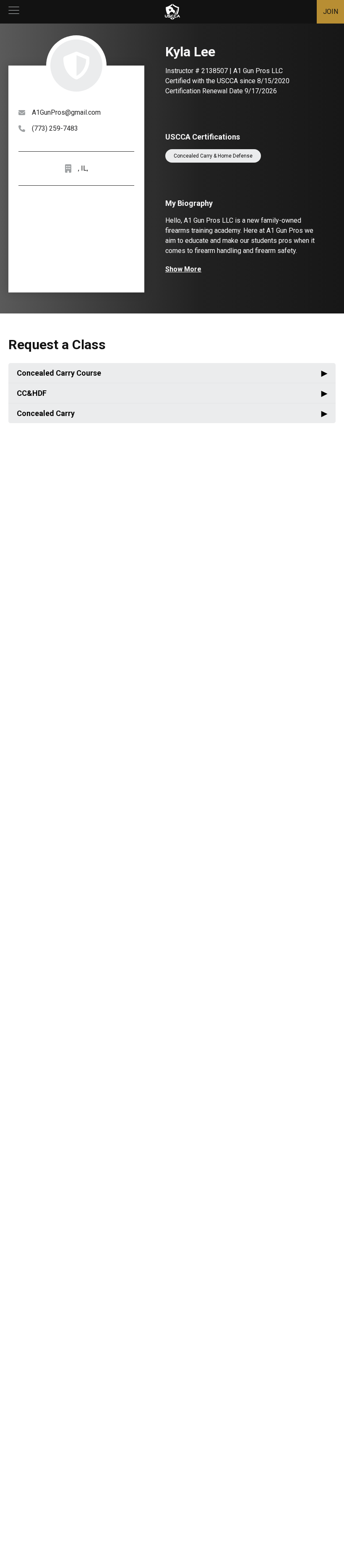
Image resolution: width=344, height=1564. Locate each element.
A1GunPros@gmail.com (66, 112)
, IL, (83, 168)
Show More (183, 269)
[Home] (172, 12)
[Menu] (14, 12)
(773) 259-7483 (55, 128)
